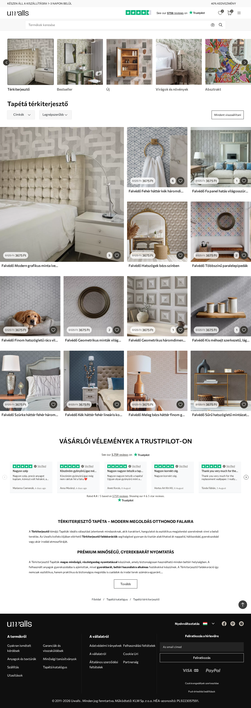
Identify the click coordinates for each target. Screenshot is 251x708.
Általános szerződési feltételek (103, 664)
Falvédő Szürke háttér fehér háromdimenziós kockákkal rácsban (30, 415)
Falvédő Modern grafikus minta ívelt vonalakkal (30, 265)
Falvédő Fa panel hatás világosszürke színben (220, 191)
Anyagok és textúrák (21, 659)
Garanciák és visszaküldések (53, 648)
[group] (80, 65)
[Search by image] (213, 25)
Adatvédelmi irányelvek (105, 645)
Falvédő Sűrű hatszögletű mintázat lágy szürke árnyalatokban (220, 415)
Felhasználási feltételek (139, 645)
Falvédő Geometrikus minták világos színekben (93, 340)
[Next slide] (245, 62)
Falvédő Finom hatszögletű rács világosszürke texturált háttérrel (30, 340)
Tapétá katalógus (117, 599)
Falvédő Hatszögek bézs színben (154, 265)
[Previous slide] (6, 62)
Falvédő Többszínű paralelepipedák (220, 265)
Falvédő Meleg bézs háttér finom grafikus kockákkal (157, 415)
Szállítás (13, 667)
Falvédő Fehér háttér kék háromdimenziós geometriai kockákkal (157, 191)
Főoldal (96, 599)
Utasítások (15, 675)
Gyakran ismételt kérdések (19, 648)
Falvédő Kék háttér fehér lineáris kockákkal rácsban (93, 415)
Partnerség (130, 662)
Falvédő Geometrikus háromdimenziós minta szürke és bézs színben (157, 340)
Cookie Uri (130, 654)
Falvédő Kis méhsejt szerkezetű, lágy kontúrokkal (220, 340)
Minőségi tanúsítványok (60, 659)
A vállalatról (97, 654)
